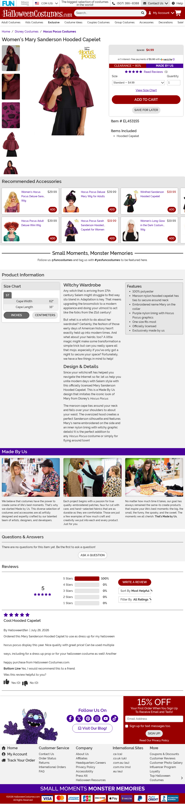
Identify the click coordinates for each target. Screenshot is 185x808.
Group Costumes (125, 22)
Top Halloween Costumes (160, 778)
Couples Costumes (98, 22)
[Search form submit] (143, 13)
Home (12, 748)
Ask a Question (93, 555)
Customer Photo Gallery (166, 762)
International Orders (52, 767)
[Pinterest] (88, 718)
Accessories (146, 22)
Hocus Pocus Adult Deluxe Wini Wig (32, 223)
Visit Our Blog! (94, 728)
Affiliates (81, 758)
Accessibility (84, 771)
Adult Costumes (10, 22)
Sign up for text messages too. (150, 726)
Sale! (181, 22)
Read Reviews (153, 72)
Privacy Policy (85, 767)
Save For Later (146, 110)
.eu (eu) (118, 771)
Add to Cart (146, 99)
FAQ (41, 771)
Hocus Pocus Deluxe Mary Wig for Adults (93, 194)
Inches (16, 315)
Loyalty (155, 771)
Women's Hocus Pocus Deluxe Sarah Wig (33, 196)
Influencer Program (163, 767)
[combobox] (106, 13)
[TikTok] (114, 718)
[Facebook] (70, 718)
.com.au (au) (121, 762)
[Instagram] (96, 718)
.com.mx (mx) (122, 767)
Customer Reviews (162, 758)
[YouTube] (105, 718)
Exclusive (53, 22)
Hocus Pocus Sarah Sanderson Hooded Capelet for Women (92, 225)
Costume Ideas (73, 22)
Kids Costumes (34, 22)
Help (180, 3)
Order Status (47, 758)
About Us (82, 754)
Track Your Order (21, 760)
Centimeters (45, 315)
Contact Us (155, 3)
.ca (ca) (117, 754)
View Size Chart (146, 90)
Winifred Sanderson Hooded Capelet (152, 194)
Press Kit (82, 775)
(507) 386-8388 (128, 3)
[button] (161, 13)
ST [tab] (7, 295)
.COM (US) (47, 3)
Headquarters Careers (91, 762)
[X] (79, 718)
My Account (17, 754)
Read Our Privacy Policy (154, 740)
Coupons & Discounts (164, 754)
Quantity (173, 76)
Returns (44, 762)
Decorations (166, 22)
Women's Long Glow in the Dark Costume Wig (152, 225)
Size (114, 76)
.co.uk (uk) (120, 758)
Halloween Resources (91, 780)
